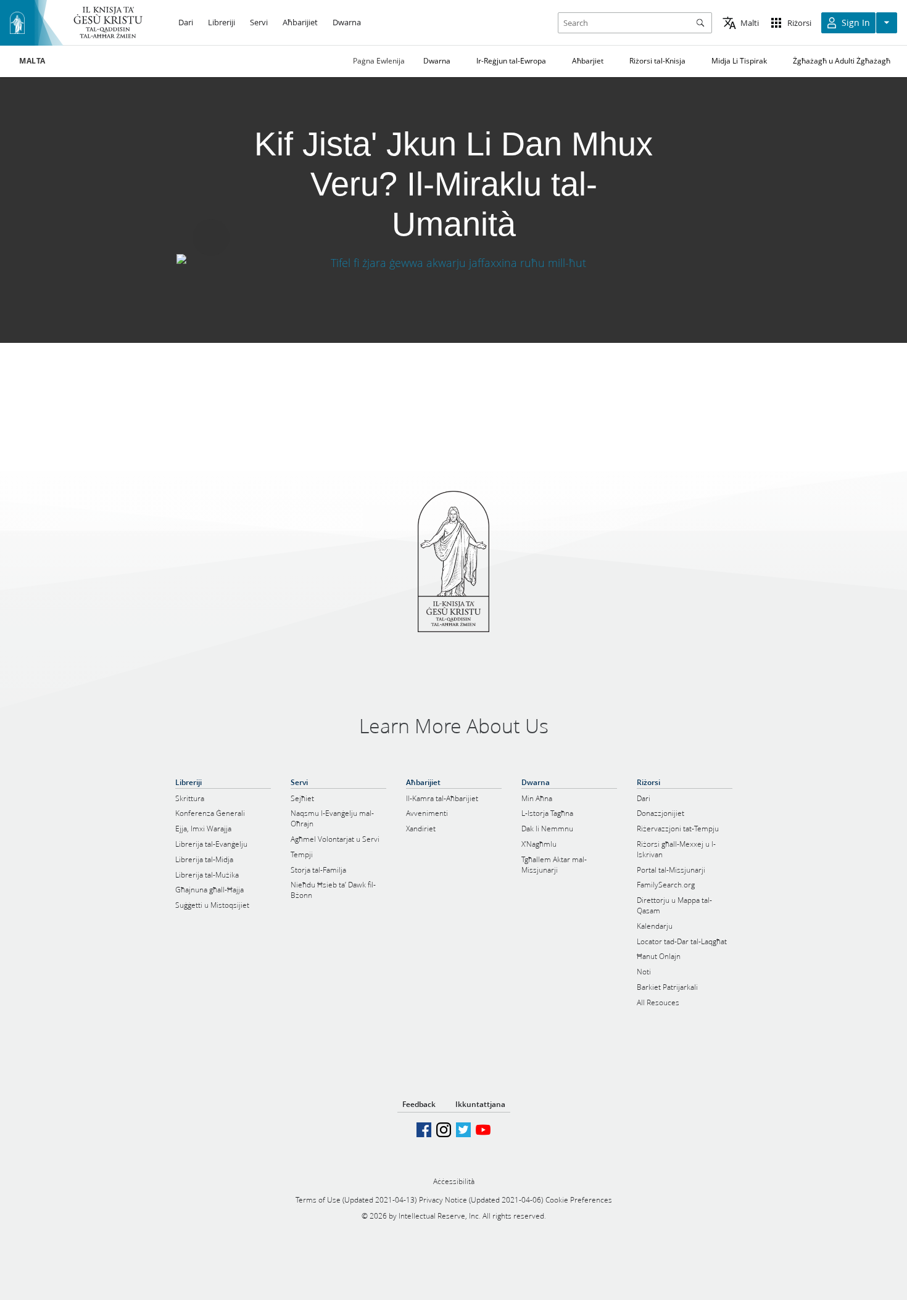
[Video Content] (453, 262)
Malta (32, 61)
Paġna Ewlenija (379, 61)
